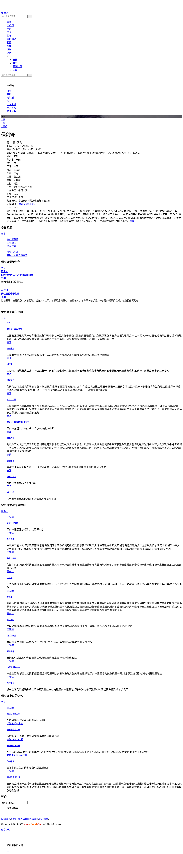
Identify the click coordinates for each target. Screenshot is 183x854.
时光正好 (10, 651)
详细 (4, 278)
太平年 (9, 578)
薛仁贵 (16, 294)
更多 (4, 234)
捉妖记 (9, 364)
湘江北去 (10, 492)
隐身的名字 (11, 558)
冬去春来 (10, 539)
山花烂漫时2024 (13, 667)
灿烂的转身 (11, 635)
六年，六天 (11, 400)
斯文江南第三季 (13, 714)
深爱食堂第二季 (13, 730)
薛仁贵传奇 (7, 294)
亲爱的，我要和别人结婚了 (18, 422)
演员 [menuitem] (15, 59)
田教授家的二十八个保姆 (13, 275)
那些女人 (10, 380)
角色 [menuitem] (15, 63)
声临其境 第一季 (13, 777)
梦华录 (9, 597)
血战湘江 (10, 348)
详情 (132, 221)
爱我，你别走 (12, 523)
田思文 (29, 275)
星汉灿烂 (10, 620)
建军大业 (10, 438)
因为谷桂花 (11, 477)
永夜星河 (10, 683)
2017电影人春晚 (13, 746)
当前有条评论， (28, 204)
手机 (4, 126)
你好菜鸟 (10, 761)
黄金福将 (10, 461)
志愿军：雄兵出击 (14, 329)
